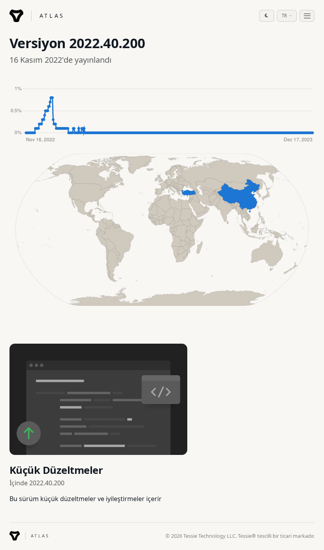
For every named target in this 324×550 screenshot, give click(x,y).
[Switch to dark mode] (266, 16)
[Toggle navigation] (307, 16)
